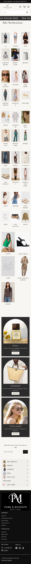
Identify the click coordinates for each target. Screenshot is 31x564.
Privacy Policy (4, 520)
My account (4, 539)
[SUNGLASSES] (15, 411)
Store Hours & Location (6, 518)
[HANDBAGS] (15, 371)
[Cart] (24, 6)
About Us (3, 515)
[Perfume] (15, 331)
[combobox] (15, 12)
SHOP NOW (15, 353)
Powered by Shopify (6, 560)
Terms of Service (5, 523)
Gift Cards (3, 536)
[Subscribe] (25, 452)
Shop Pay (3, 525)
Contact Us (4, 532)
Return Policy (4, 534)
